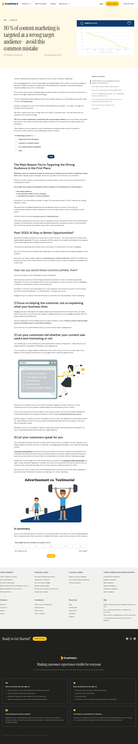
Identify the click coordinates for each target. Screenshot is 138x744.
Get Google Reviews (6, 580)
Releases (71, 616)
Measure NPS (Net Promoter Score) (11, 589)
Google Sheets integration (112, 577)
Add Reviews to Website (42, 580)
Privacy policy (31, 735)
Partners (2, 610)
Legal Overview (39, 607)
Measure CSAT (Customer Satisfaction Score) (14, 586)
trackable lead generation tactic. (70, 414)
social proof (56, 445)
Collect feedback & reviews (8, 577)
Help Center (72, 610)
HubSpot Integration (110, 580)
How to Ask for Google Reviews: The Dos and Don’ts (120, 615)
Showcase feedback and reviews (45, 577)
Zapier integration (109, 592)
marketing (23, 83)
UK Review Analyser (75, 583)
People (2, 613)
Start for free (40, 639)
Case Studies (73, 607)
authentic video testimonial (73, 461)
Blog (5, 20)
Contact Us (3, 607)
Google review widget (41, 592)
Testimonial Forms (5, 592)
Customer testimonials (23, 452)
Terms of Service (40, 613)
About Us (3, 604)
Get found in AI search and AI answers (46, 589)
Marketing (13, 20)
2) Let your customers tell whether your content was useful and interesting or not (107, 100)
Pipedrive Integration (110, 586)
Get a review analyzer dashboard (79, 580)
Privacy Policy (39, 610)
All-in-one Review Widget (42, 583)
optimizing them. (53, 216)
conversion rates (38, 216)
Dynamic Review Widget (42, 586)
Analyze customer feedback (77, 577)
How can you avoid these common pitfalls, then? (107, 90)
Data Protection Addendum (43, 604)
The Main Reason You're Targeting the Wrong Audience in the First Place (105, 82)
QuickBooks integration (111, 589)
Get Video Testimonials (7, 583)
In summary (95, 108)
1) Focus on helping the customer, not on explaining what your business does (108, 95)
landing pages (28, 101)
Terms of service (42, 735)
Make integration (109, 583)
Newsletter (72, 613)
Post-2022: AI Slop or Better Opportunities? (105, 86)
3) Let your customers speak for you (103, 105)
